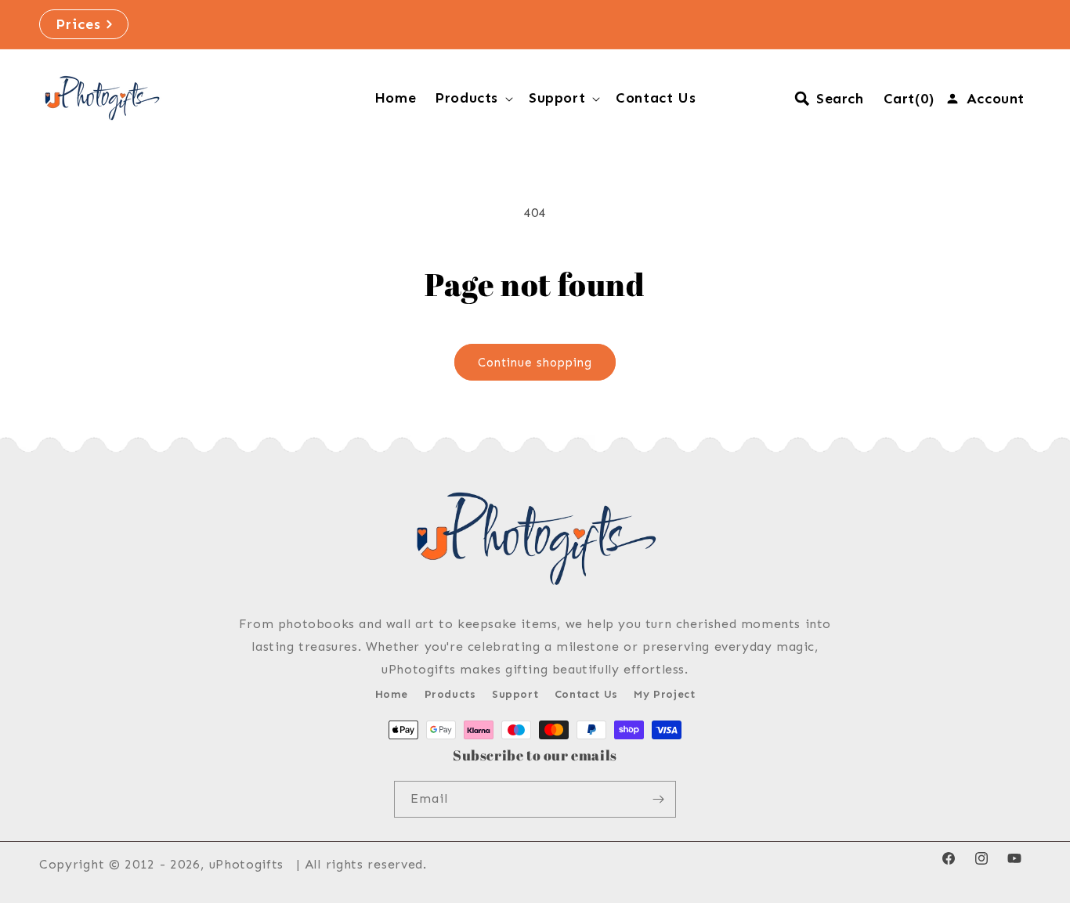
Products (450, 694)
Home (391, 694)
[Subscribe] (658, 799)
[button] (472, 98)
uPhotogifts (246, 864)
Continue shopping (535, 363)
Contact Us (586, 694)
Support (515, 694)
